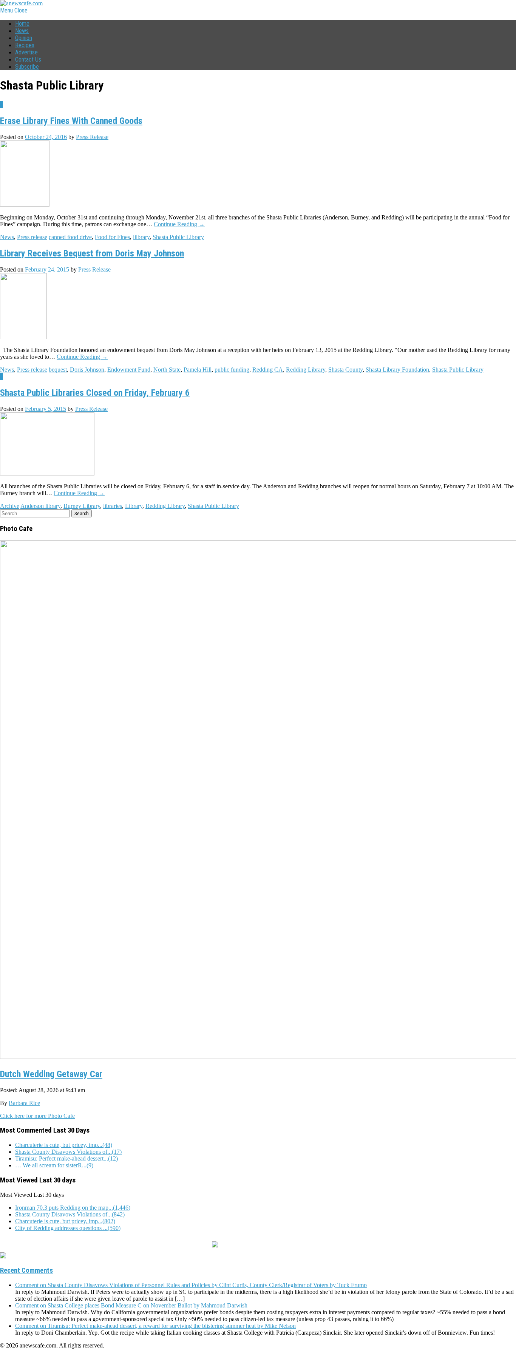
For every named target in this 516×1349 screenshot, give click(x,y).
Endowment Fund (128, 369)
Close (21, 10)
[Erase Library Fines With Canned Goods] (24, 204)
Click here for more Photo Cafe (37, 1116)
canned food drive (70, 237)
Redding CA (267, 369)
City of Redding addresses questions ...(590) (68, 1228)
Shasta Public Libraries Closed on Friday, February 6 (95, 392)
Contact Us (28, 59)
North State (167, 369)
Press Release (92, 137)
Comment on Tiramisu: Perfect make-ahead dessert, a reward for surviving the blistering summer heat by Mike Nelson (155, 1326)
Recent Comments (26, 1270)
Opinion (23, 38)
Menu (6, 10)
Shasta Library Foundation (397, 369)
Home (22, 23)
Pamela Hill (198, 369)
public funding (232, 369)
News (22, 30)
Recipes (24, 45)
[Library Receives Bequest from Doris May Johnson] (23, 337)
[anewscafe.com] (21, 3)
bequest (58, 369)
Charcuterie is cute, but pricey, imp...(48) (63, 1145)
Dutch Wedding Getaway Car (51, 1074)
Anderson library (40, 506)
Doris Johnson (87, 369)
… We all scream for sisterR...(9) (54, 1165)
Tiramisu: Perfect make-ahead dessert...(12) (66, 1158)
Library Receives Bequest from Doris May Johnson (92, 253)
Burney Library (81, 506)
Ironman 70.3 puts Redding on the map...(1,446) (72, 1207)
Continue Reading (179, 224)
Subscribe (27, 66)
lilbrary (141, 237)
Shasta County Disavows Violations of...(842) (70, 1214)
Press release (32, 237)
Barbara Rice (24, 1103)
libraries (112, 506)
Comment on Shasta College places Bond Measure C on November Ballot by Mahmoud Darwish (131, 1305)
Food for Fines (112, 237)
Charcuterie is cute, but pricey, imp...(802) (65, 1221)
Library (133, 506)
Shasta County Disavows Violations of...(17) (68, 1151)
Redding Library (305, 369)
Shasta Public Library (178, 237)
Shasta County (345, 369)
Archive (9, 506)
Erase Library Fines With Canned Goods (71, 121)
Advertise (26, 52)
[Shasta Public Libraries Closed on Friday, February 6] (47, 473)
